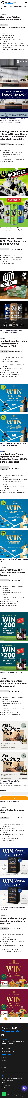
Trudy (2, 1064)
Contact (3, 1067)
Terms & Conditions (10, 1096)
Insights (3, 1070)
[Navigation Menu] (26, 2)
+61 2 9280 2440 (5, 1048)
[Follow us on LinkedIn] (2, 1035)
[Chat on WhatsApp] (4, 1094)
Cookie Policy (19, 1096)
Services (3, 1057)
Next (21, 1018)
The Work (3, 1060)
